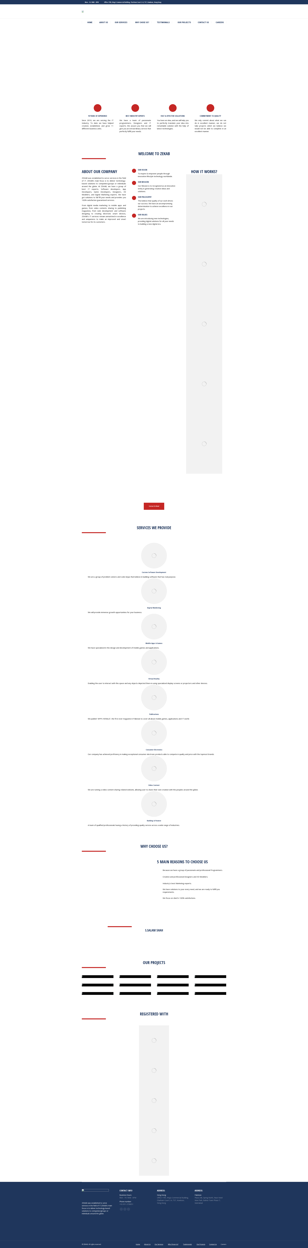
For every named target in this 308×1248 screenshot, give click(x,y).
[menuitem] (88, 22)
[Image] (154, 555)
